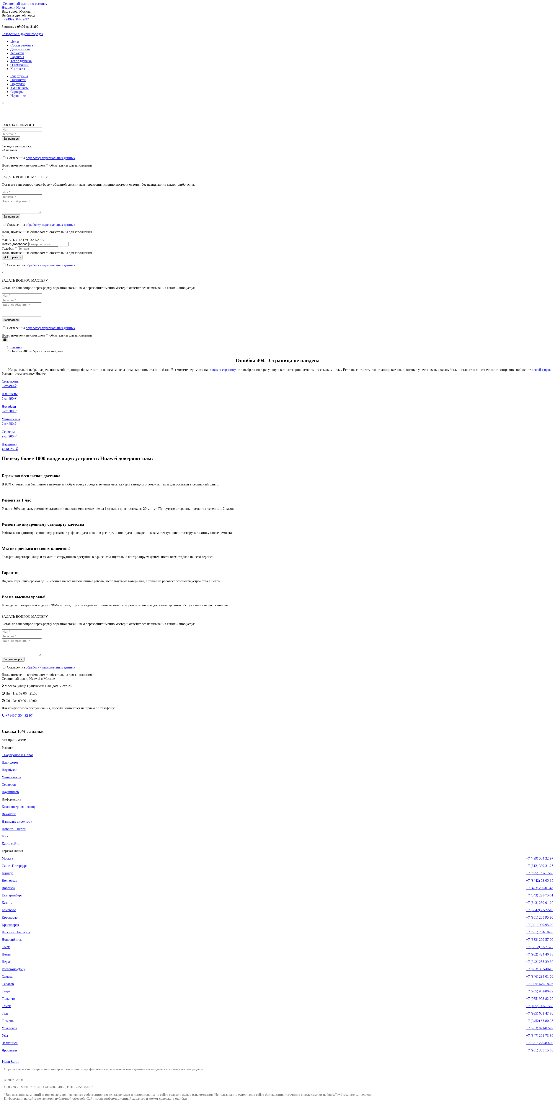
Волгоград (9, 880)
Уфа (5, 1035)
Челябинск (10, 1043)
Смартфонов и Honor (17, 755)
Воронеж (8, 888)
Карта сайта (10, 843)
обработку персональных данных (50, 158)
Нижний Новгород (16, 932)
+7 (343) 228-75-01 (539, 895)
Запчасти (17, 53)
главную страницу (222, 369)
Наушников (10, 792)
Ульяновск (9, 1028)
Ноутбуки (17, 84)
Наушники (18, 95)
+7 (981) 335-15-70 (539, 1050)
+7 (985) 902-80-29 (539, 991)
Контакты (17, 69)
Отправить (13, 257)
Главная (16, 347)
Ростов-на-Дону (13, 969)
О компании (19, 65)
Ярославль (9, 1050)
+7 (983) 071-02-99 (539, 1028)
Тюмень (7, 1021)
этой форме (542, 369)
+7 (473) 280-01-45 (539, 888)
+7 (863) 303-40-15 (539, 969)
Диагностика (20, 49)
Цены (14, 41)
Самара (7, 976)
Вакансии (9, 814)
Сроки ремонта (21, 45)
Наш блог (10, 1061)
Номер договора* (15, 244)
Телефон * (9, 248)
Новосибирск (12, 939)
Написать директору (17, 821)
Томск (6, 1006)
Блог (5, 836)
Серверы (16, 92)
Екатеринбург (12, 895)
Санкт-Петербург (14, 866)
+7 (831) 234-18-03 (539, 932)
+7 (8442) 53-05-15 (539, 880)
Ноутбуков (9, 770)
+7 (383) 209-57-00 (539, 939)
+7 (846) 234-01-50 (539, 976)
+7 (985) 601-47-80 (539, 1013)
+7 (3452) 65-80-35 (539, 1021)
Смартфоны (19, 76)
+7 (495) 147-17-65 (539, 873)
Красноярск (10, 925)
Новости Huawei (14, 829)
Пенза (6, 954)
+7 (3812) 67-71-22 (539, 947)
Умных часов (11, 777)
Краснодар (10, 917)
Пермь (6, 962)
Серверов (9, 784)
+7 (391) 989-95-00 (539, 925)
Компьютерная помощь (19, 807)
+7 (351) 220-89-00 (539, 1043)
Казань (7, 902)
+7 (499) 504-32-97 (15, 19)
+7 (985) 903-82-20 (539, 998)
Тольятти (8, 998)
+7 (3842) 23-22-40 (539, 910)
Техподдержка (21, 61)
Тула (5, 1013)
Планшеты (18, 80)
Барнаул (7, 873)
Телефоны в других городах (22, 34)
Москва (7, 858)
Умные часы (19, 88)
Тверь (6, 991)
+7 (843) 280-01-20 (539, 902)
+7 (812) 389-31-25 (539, 866)
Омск (6, 947)
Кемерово (9, 910)
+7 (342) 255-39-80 (539, 962)
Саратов (8, 984)
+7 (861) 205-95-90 (539, 917)
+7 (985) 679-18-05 (539, 984)
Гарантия (17, 57)
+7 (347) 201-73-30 (539, 1035)
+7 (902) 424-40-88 (539, 954)
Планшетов (10, 762)
